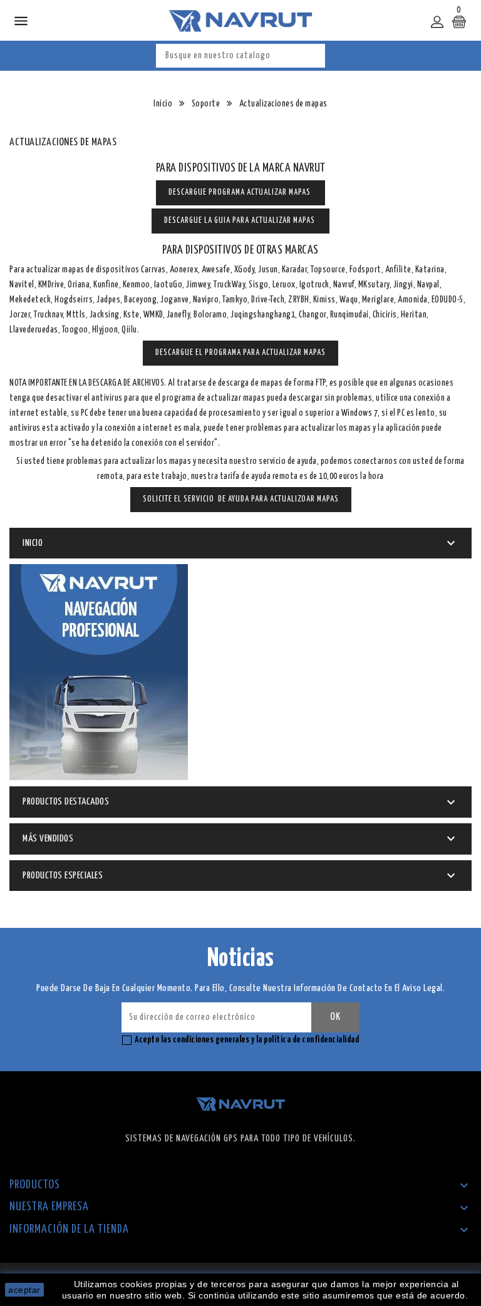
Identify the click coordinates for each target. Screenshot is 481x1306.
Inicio (33, 543)
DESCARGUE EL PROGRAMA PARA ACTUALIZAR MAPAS (240, 353)
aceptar (24, 1290)
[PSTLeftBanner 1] (98, 672)
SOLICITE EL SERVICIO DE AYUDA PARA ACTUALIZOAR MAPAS (241, 499)
